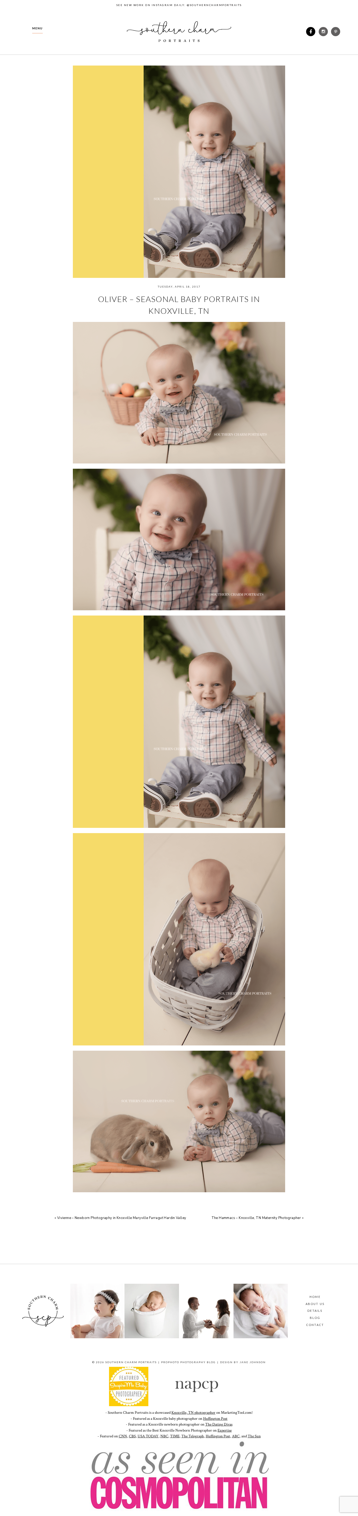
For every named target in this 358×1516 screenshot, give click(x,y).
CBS (132, 1436)
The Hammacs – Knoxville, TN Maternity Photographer (256, 1218)
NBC (164, 1436)
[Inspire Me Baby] (128, 1404)
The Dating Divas (218, 1424)
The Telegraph (192, 1436)
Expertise (225, 1430)
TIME (175, 1436)
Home (315, 1296)
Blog (315, 1317)
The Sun (254, 1436)
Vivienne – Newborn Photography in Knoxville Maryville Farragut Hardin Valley (121, 1218)
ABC (236, 1436)
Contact (315, 1324)
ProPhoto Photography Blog (188, 1362)
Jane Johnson (253, 1362)
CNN (123, 1436)
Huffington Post (215, 1418)
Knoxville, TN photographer (193, 1412)
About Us (315, 1303)
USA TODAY (148, 1436)
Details (314, 1310)
